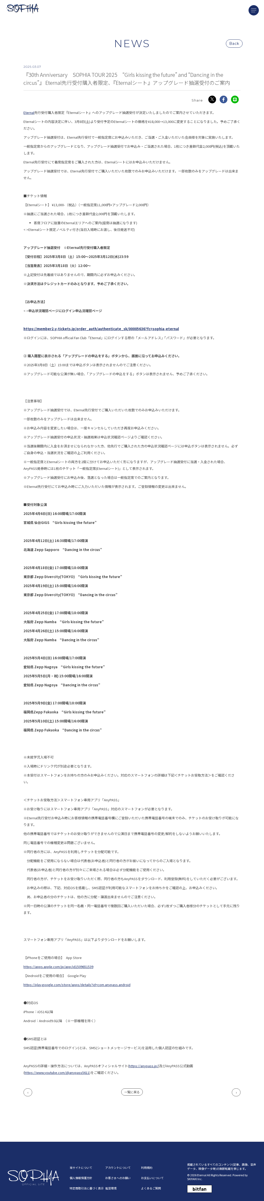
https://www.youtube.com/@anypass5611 (56, 1072)
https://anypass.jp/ (143, 1065)
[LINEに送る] (235, 99)
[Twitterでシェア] (212, 99)
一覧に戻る (132, 1092)
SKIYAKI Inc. (194, 1179)
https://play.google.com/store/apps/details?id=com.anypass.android (76, 984)
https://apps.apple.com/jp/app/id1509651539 (58, 966)
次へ (236, 1092)
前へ (27, 1092)
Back (234, 43)
